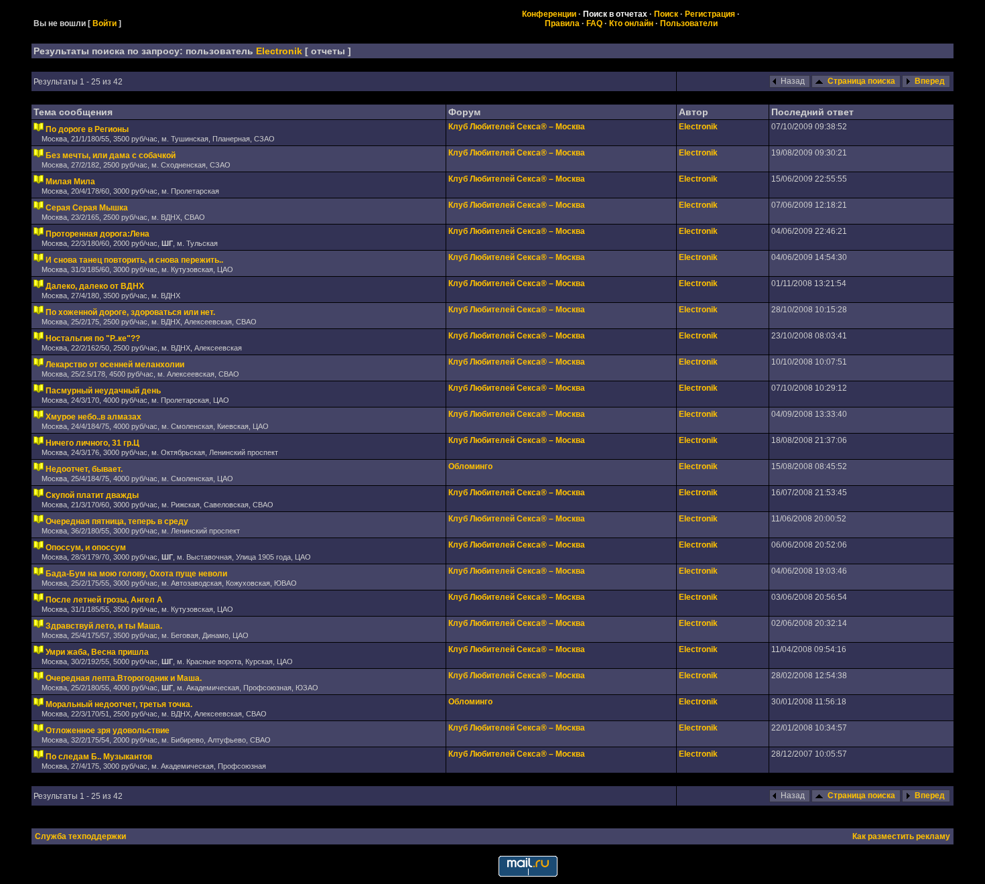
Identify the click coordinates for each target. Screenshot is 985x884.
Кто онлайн (631, 23)
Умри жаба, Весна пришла (97, 652)
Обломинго (470, 466)
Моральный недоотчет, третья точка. (119, 704)
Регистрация (710, 14)
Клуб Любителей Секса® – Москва (516, 126)
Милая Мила (70, 181)
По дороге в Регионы (87, 129)
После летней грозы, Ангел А (104, 600)
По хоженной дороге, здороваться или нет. (130, 312)
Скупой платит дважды (92, 495)
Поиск (666, 14)
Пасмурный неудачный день (103, 390)
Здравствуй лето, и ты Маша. (104, 626)
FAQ (594, 23)
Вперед (930, 81)
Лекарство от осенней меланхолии (115, 364)
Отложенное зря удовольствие (108, 730)
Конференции (549, 14)
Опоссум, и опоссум (86, 547)
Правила (562, 23)
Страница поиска (861, 81)
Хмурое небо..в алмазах (93, 417)
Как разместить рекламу (901, 836)
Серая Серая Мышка (87, 207)
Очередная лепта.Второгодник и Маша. (124, 678)
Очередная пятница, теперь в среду (117, 521)
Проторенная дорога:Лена (97, 234)
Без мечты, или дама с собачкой (111, 155)
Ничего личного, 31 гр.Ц (92, 443)
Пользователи (689, 23)
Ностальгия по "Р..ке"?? (93, 338)
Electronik (279, 51)
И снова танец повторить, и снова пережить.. (134, 260)
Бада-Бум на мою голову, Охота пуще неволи (136, 573)
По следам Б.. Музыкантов (99, 756)
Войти (104, 23)
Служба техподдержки (80, 836)
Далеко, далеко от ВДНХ (95, 286)
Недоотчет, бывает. (84, 469)
